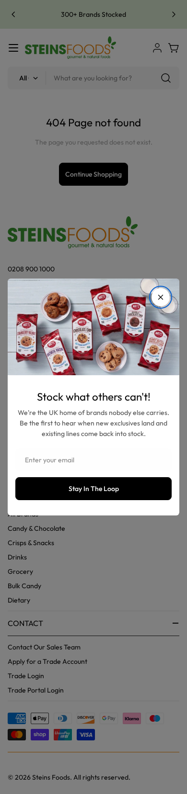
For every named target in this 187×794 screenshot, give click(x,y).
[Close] (161, 297)
